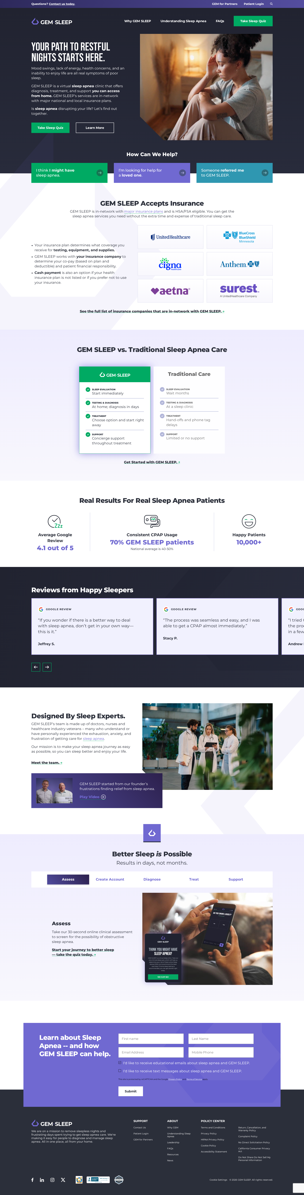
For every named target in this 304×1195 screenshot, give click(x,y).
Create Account (110, 879)
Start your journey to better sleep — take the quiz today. (83, 952)
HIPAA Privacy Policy (212, 1139)
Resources (173, 1154)
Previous (35, 667)
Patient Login (254, 4)
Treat (194, 879)
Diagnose (152, 879)
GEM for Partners (225, 4)
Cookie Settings (218, 1179)
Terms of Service (194, 1079)
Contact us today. (62, 4)
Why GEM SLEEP (137, 21)
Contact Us (139, 1127)
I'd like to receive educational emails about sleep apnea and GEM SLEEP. (186, 1063)
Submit (131, 1091)
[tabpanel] (152, 939)
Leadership (173, 1142)
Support (236, 879)
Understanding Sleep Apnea (183, 21)
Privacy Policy (175, 1079)
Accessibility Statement (214, 1151)
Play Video (89, 797)
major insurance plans (143, 211)
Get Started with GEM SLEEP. (150, 462)
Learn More (95, 128)
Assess (68, 879)
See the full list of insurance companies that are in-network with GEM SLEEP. (151, 311)
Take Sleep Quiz (253, 21)
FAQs (220, 21)
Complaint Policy (247, 1136)
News (170, 1160)
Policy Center (213, 1121)
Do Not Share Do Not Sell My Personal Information (254, 1159)
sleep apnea (93, 739)
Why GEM (172, 1127)
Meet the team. (45, 763)
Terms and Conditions (213, 1127)
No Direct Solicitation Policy (254, 1142)
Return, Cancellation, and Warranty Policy (252, 1129)
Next (47, 667)
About (172, 1121)
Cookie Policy (208, 1145)
